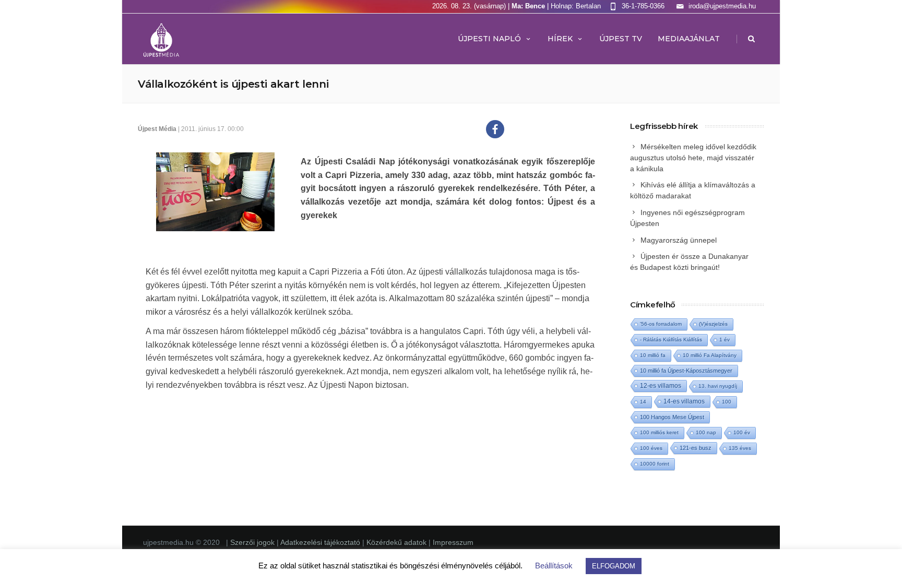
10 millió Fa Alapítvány (710, 355)
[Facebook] (495, 129)
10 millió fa (653, 355)
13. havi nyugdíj (717, 386)
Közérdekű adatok (396, 542)
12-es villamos (660, 385)
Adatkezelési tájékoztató (321, 542)
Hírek (560, 38)
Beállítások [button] (554, 565)
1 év (724, 339)
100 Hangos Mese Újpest (672, 417)
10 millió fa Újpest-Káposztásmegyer (686, 370)
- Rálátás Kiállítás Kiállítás (671, 339)
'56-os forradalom (661, 324)
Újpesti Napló (489, 38)
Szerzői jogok (253, 542)
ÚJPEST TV (620, 38)
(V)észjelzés (713, 324)
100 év (741, 432)
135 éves (740, 448)
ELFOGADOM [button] (613, 566)
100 (726, 401)
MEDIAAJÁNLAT (689, 38)
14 (643, 401)
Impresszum (453, 542)
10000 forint (654, 464)
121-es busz (695, 448)
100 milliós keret (659, 432)
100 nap (706, 432)
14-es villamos (684, 401)
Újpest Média (157, 129)
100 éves (651, 448)
